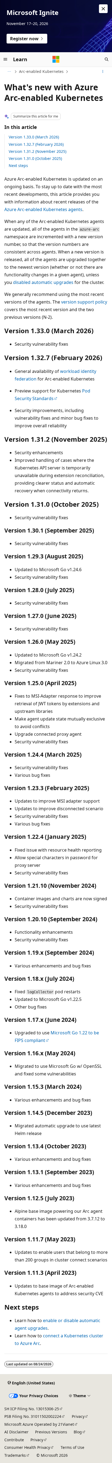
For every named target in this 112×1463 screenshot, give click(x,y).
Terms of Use (72, 1447)
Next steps (18, 165)
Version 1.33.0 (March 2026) (34, 137)
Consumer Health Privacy (27, 1447)
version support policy (84, 302)
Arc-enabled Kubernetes (41, 71)
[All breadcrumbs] (9, 71)
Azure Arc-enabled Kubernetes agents (43, 209)
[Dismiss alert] (103, 8)
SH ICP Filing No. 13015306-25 (31, 1408)
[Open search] (106, 59)
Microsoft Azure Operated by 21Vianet (39, 1424)
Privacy (78, 1416)
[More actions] (103, 71)
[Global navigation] (5, 59)
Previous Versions (51, 1431)
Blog (78, 1431)
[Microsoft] (56, 59)
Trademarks (15, 1455)
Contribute (14, 1439)
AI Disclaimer (16, 1431)
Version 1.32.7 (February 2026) (36, 144)
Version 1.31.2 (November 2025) (37, 151)
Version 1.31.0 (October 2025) (35, 158)
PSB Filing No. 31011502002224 (32, 1416)
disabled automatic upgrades (43, 282)
